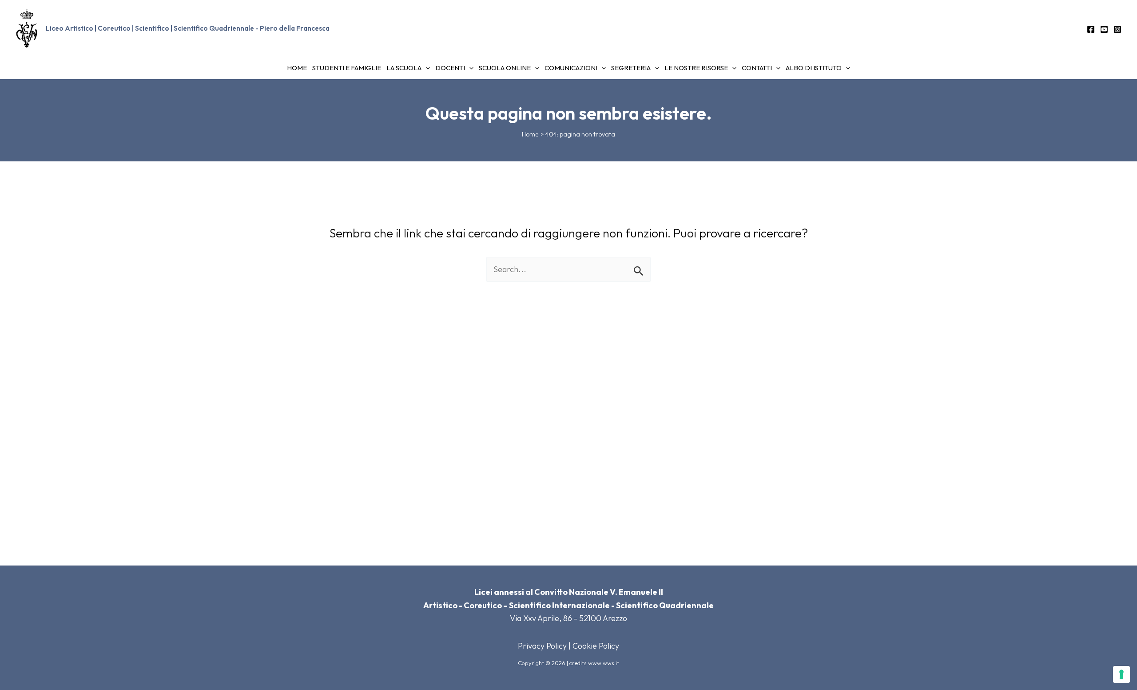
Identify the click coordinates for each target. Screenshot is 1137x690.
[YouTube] (1104, 29)
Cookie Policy (595, 646)
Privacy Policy (542, 646)
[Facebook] (1091, 29)
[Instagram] (1117, 29)
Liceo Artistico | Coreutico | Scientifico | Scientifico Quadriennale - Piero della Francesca (188, 28)
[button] (425, 68)
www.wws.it (603, 662)
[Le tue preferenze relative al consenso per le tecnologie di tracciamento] (1121, 674)
